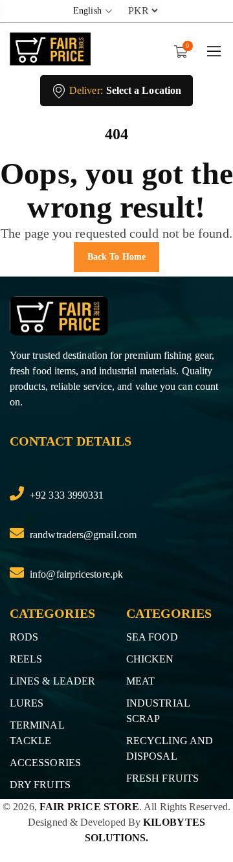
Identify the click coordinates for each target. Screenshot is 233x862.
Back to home (116, 257)
